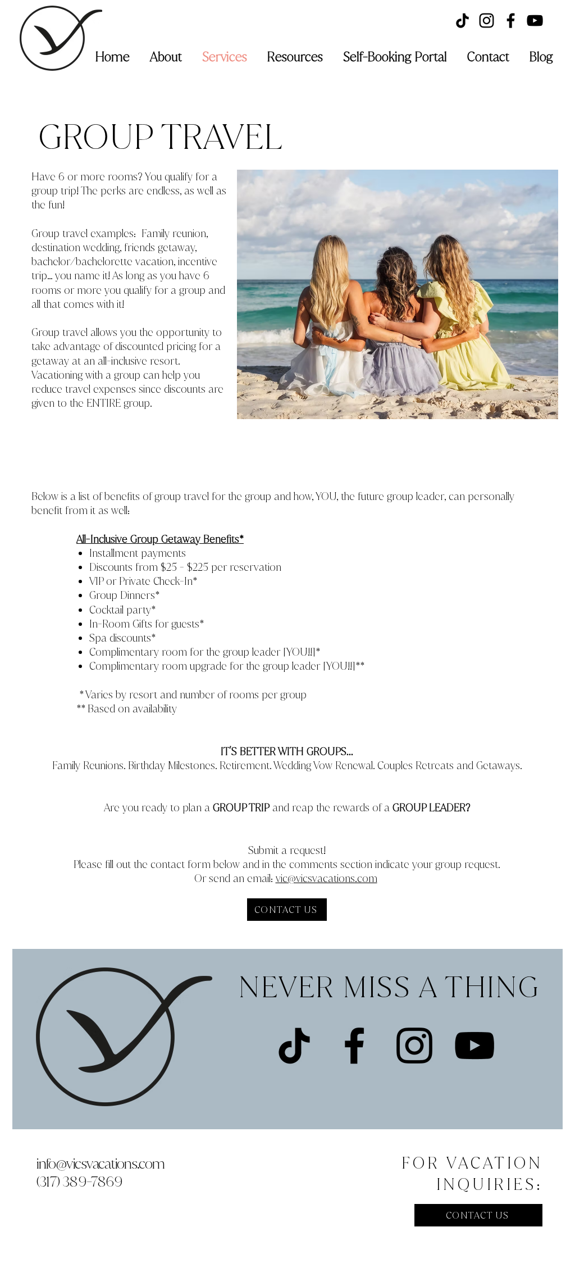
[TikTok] (462, 20)
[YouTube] (535, 20)
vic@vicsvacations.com (326, 878)
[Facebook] (511, 20)
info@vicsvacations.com (100, 1163)
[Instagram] (486, 20)
